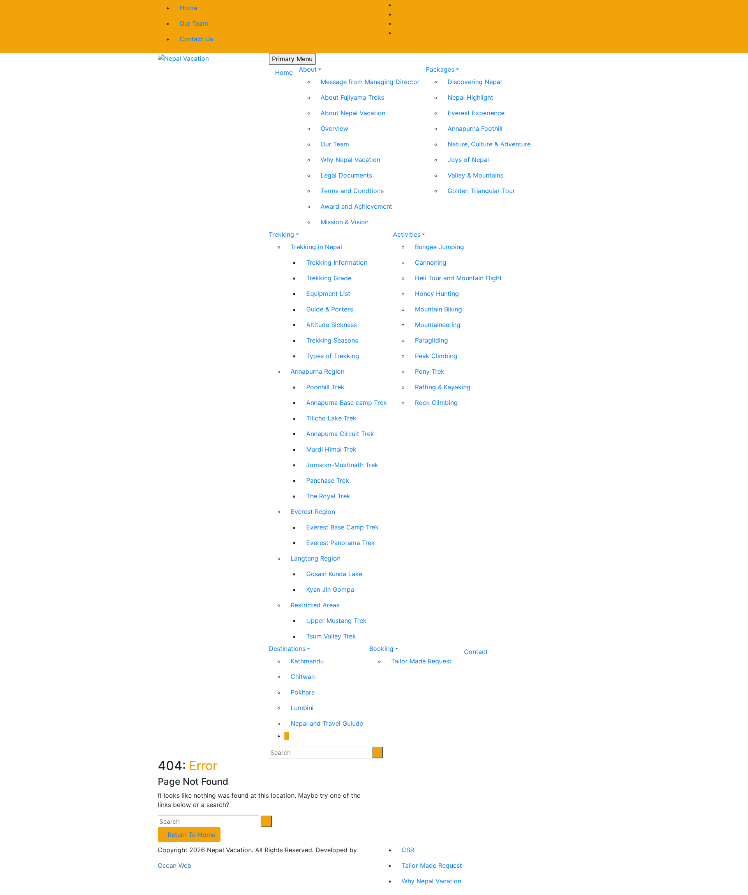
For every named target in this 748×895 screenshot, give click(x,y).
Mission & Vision (345, 222)
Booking (381, 648)
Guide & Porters (329, 309)
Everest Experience (476, 113)
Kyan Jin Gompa (330, 589)
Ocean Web (174, 865)
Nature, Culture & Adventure (489, 144)
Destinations (287, 648)
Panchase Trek (327, 480)
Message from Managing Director (370, 82)
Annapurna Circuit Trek (340, 434)
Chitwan (303, 676)
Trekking (281, 234)
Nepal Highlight (470, 97)
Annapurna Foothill (475, 128)
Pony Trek (430, 371)
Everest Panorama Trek (340, 543)
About (308, 69)
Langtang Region (315, 558)
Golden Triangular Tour (481, 191)
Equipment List (328, 293)
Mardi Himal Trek (331, 449)
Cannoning (430, 262)
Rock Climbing (436, 402)
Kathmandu (307, 661)
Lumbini (302, 708)
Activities (406, 234)
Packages (440, 69)
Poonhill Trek (325, 387)
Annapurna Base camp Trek (346, 402)
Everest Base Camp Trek (342, 527)
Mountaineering (437, 325)
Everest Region (313, 511)
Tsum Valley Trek (331, 636)
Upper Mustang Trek (336, 620)
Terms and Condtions (352, 191)
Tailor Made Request (421, 661)
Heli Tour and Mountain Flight (458, 278)
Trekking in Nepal (316, 247)
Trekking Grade (328, 278)
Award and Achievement (356, 206)
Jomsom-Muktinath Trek (342, 465)
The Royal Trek (328, 496)
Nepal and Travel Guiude (327, 723)
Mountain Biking (438, 309)
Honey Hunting (437, 293)
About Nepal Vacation (353, 113)
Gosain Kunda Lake (334, 574)
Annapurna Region (317, 371)
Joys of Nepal (468, 160)
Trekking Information (336, 262)
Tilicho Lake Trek (331, 418)
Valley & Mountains (475, 175)
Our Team (194, 23)
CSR (408, 850)
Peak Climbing (436, 356)
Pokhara (303, 692)
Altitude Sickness (331, 325)
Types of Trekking (332, 356)
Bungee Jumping (439, 247)
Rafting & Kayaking (443, 387)
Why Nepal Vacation (350, 160)
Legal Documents (346, 175)
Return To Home (191, 835)
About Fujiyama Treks (352, 97)
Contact (476, 652)
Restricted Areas (315, 605)
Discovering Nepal (475, 82)
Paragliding (431, 340)
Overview (334, 128)
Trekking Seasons (332, 340)
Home (188, 8)
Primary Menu (292, 59)
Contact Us (196, 39)
